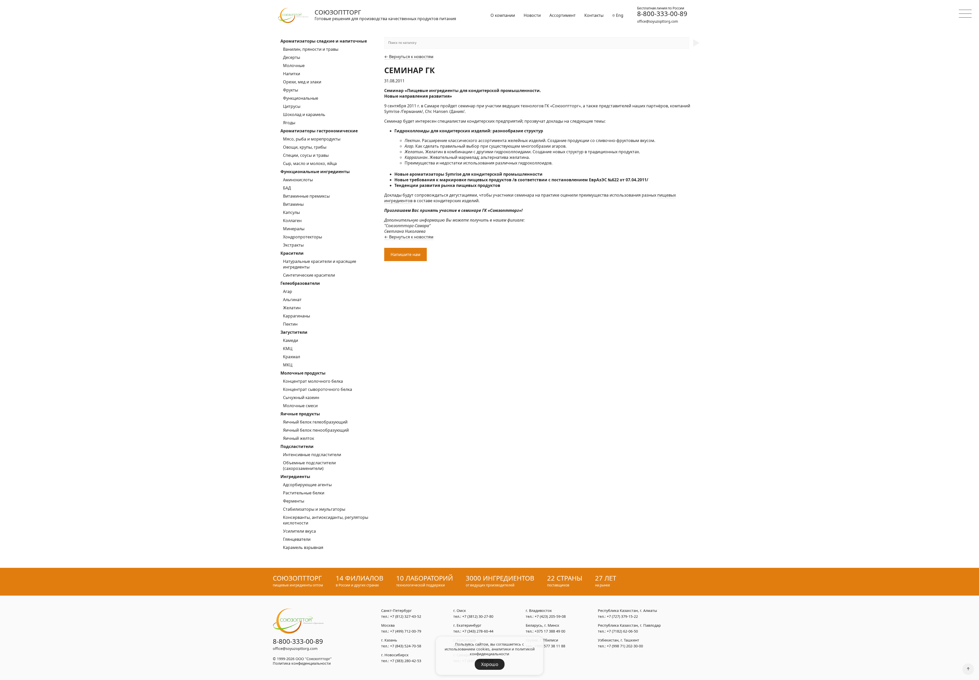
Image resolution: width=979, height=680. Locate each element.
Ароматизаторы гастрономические (319, 131)
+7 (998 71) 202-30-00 (625, 646)
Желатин (292, 308)
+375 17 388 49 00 (550, 631)
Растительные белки (303, 493)
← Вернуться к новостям (408, 56)
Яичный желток (298, 438)
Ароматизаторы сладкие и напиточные (323, 41)
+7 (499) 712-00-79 (405, 631)
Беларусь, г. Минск (542, 625)
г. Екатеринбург (467, 625)
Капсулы (291, 212)
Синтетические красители (309, 275)
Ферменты (293, 501)
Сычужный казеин (301, 397)
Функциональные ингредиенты (315, 171)
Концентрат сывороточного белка (317, 389)
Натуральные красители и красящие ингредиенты (319, 264)
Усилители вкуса (299, 531)
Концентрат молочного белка (313, 381)
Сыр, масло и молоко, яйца (310, 163)
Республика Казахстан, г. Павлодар (629, 625)
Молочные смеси (300, 405)
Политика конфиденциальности (302, 663)
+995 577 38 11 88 (550, 646)
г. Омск (459, 610)
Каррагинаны (296, 316)
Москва (388, 625)
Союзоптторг (338, 12)
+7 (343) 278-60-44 (477, 631)
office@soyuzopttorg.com (657, 21)
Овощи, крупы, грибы (304, 147)
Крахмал (291, 357)
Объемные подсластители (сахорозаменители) (309, 465)
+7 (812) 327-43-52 (405, 616)
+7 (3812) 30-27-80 (477, 616)
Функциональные (300, 98)
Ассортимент (562, 15)
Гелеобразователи (300, 283)
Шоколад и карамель (304, 114)
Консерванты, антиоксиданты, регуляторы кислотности (325, 520)
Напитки (291, 73)
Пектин (290, 324)
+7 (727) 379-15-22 (622, 616)
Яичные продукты (300, 414)
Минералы (293, 229)
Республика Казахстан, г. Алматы (627, 610)
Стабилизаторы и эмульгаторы (314, 509)
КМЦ (287, 348)
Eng (619, 15)
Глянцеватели (297, 539)
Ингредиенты (295, 476)
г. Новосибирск (395, 655)
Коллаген (292, 220)
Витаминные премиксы (306, 196)
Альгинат (292, 299)
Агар (287, 291)
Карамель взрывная (303, 547)
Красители (292, 253)
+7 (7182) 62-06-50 (622, 631)
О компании (503, 15)
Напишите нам (405, 254)
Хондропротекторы (302, 237)
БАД (287, 188)
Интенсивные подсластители (312, 454)
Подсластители (297, 446)
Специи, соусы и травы (306, 155)
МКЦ (287, 365)
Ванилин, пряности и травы (310, 49)
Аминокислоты (298, 180)
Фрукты (290, 90)
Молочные (294, 65)
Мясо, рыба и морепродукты (311, 139)
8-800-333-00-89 (662, 14)
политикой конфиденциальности (502, 651)
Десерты (291, 57)
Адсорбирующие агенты (307, 484)
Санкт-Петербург (396, 610)
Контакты (593, 15)
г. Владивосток (539, 610)
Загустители (293, 332)
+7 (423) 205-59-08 (550, 616)
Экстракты (293, 245)
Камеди (290, 340)
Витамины (293, 204)
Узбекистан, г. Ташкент (618, 640)
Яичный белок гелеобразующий (315, 422)
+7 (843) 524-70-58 (405, 646)
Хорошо (489, 664)
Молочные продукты (303, 373)
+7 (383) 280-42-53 (405, 660)
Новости (532, 15)
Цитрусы (291, 106)
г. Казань (389, 640)
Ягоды (289, 122)
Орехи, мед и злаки (302, 82)
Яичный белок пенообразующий (316, 430)
